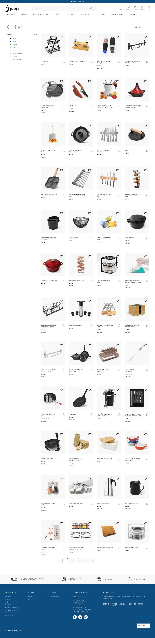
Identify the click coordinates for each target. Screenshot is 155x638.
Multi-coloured (17, 59)
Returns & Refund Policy (12, 610)
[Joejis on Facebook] (74, 617)
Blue (14, 41)
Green (15, 44)
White (15, 56)
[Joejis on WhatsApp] (80, 617)
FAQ (6, 602)
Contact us (8, 596)
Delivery (7, 599)
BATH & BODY (70, 14)
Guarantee (8, 605)
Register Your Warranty (12, 607)
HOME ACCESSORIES (117, 14)
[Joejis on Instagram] (85, 617)
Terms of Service (10, 613)
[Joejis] (12, 7)
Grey (14, 47)
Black (15, 38)
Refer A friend (55, 596)
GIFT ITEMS (101, 14)
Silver (15, 50)
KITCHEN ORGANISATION (41, 14)
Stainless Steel (17, 53)
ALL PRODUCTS (10, 14)
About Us (30, 596)
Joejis (11, 631)
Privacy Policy (9, 615)
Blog (29, 599)
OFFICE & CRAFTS (86, 14)
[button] (53, 57)
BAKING (57, 14)
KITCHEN (24, 14)
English (142, 626)
